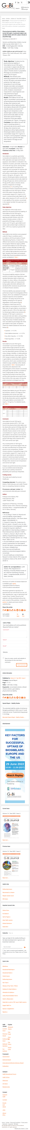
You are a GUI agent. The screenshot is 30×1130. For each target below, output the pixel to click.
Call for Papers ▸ (6, 917)
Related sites (6, 1087)
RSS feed (16, 1124)
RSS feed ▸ (5, 899)
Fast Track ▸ (5, 982)
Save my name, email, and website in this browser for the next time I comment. (15, 660)
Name (4, 640)
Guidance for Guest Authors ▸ (9, 989)
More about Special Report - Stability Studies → (14, 717)
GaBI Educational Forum (9, 1074)
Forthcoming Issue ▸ (7, 889)
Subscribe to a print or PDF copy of (14, 1002)
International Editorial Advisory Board (13, 1063)
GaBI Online (6, 1077)
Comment (6, 630)
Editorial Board (7, 1060)
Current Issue (5, 1029)
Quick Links (9, 1048)
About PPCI (4, 1114)
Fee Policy (9, 1043)
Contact (5, 1100)
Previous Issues (5, 1035)
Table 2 (13, 365)
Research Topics (10, 1028)
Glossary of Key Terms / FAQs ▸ (10, 986)
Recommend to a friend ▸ (8, 892)
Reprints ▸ (5, 1012)
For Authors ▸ (6, 913)
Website (5, 652)
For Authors (5, 1050)
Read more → (6, 840)
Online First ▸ (6, 910)
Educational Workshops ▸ (9, 969)
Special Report (5, 20)
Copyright (10, 1124)
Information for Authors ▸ (8, 992)
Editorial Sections (5, 1045)
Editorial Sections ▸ (7, 923)
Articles (8, 18)
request (14, 583)
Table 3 (6, 404)
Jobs (4, 1110)
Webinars (5, 1080)
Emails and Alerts (4, 1105)
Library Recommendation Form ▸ (10, 995)
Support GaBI (5, 1095)
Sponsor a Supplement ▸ (8, 1009)
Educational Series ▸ (7, 973)
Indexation (6, 1066)
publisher (5, 602)
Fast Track (9, 1033)
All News (5, 1084)
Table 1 (16, 257)
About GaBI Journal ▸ (8, 920)
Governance (6, 1056)
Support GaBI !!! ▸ (7, 1005)
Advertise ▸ (5, 966)
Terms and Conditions (15, 1122)
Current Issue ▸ (6, 976)
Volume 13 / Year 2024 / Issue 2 (18, 18)
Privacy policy (24, 1122)
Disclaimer (5, 1124)
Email (4, 646)
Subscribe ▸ (5, 927)
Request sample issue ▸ (8, 896)
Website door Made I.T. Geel (21, 1128)
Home (3, 18)
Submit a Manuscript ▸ (8, 999)
